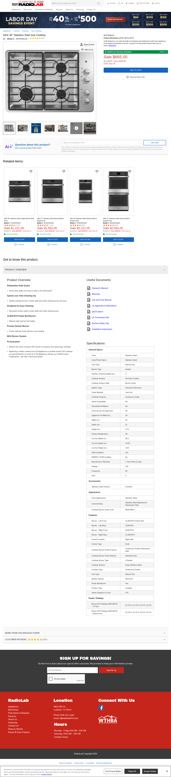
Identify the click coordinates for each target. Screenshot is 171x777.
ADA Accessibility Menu (104, 763)
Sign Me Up (111, 670)
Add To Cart (136, 70)
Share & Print (89, 45)
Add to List (89, 50)
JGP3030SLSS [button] (21, 39)
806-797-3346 (67, 715)
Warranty (96, 294)
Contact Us (91, 9)
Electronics (28, 9)
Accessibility (90, 763)
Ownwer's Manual (100, 288)
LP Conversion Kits (100, 317)
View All (90, 128)
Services (59, 9)
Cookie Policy (46, 774)
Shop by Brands (15, 729)
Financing (80, 9)
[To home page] (28, 3)
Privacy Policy (79, 763)
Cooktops (25, 31)
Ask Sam (155, 143)
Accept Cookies (150, 771)
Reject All (132, 771)
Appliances (16, 9)
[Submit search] (99, 3)
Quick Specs (97, 312)
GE (4, 39)
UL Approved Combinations (104, 306)
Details (162, 52)
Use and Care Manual (101, 300)
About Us (69, 9)
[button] (108, 3)
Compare (21, 244)
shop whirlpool (115, 19)
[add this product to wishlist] (31, 171)
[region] (85, 771)
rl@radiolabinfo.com (69, 718)
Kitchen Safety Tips (100, 323)
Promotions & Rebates (44, 9)
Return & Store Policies (19, 732)
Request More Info (137, 77)
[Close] (167, 771)
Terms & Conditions (65, 763)
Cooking (16, 31)
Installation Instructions (102, 329)
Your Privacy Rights (113, 771)
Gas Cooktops (36, 31)
